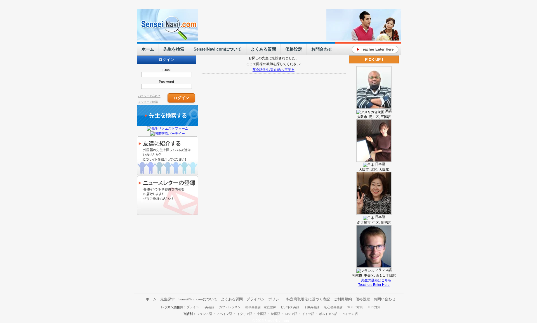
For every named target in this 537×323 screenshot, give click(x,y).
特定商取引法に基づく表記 (308, 299)
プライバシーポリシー (264, 299)
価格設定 (293, 49)
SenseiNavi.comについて (218, 49)
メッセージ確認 (148, 101)
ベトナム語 (350, 313)
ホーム (148, 49)
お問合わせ (321, 49)
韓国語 (275, 313)
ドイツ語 (308, 313)
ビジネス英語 (290, 307)
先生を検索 (173, 49)
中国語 (261, 313)
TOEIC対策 (355, 307)
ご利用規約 (343, 299)
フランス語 (204, 313)
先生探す (167, 299)
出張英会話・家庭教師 (260, 307)
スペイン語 (224, 313)
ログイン (181, 97)
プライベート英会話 (200, 307)
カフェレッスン (230, 307)
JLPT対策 (374, 307)
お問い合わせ (384, 299)
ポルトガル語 (328, 313)
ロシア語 (291, 313)
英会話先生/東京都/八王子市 (274, 70)
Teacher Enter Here (375, 49)
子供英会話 (311, 307)
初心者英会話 (333, 307)
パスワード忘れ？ (149, 96)
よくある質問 (263, 49)
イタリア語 (244, 313)
